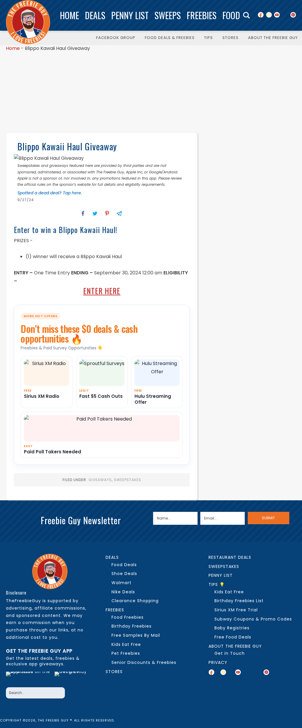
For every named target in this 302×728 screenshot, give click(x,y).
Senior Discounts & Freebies (143, 662)
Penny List (130, 15)
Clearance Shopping (135, 601)
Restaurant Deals (230, 557)
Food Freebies (127, 617)
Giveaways (100, 479)
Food (231, 15)
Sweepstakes (127, 479)
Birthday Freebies (131, 626)
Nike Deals (123, 592)
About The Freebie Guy (235, 646)
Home (69, 15)
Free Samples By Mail (135, 635)
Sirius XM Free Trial (236, 610)
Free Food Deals (232, 637)
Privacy (218, 662)
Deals (95, 15)
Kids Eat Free (126, 644)
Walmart (121, 583)
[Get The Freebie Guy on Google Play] (72, 677)
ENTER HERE (101, 290)
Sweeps (168, 15)
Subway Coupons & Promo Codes (253, 619)
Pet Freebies (125, 653)
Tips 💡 (217, 584)
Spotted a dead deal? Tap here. (49, 193)
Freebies (201, 15)
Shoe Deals (124, 573)
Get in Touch (229, 653)
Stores (114, 672)
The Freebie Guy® (28, 22)
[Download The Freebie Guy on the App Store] (28, 677)
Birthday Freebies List (239, 601)
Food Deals (124, 565)
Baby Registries (232, 628)
